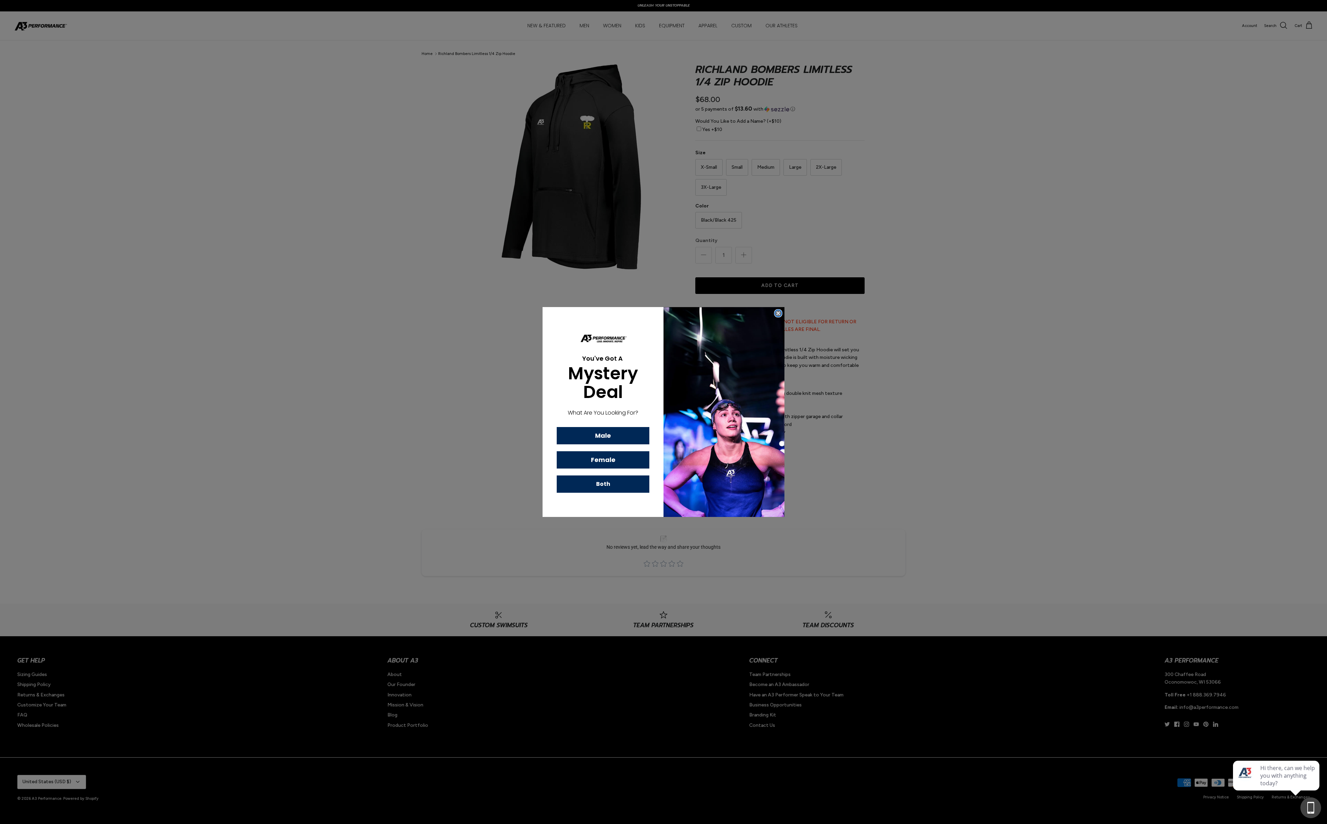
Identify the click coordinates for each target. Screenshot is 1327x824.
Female (603, 459)
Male (603, 435)
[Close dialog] (778, 313)
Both (603, 484)
